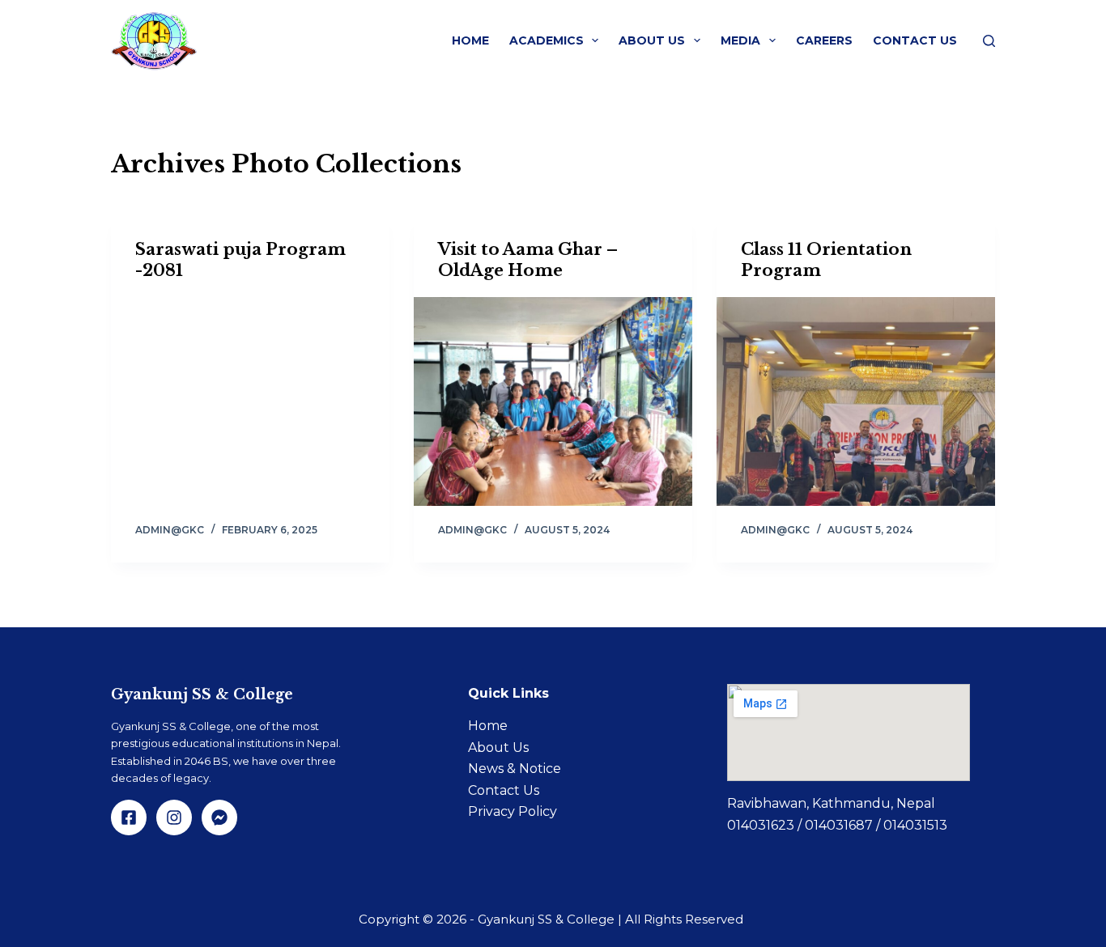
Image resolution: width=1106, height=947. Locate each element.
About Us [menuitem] (652, 40)
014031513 (915, 825)
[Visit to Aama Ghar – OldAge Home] (553, 401)
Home (488, 725)
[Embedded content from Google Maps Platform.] (848, 732)
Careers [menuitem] (824, 40)
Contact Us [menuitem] (915, 40)
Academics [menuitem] (546, 40)
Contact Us (503, 790)
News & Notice (514, 768)
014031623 (762, 825)
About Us (498, 747)
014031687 (840, 825)
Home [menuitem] (470, 40)
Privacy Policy (512, 811)
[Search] (989, 41)
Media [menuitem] (740, 40)
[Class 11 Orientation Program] (856, 401)
